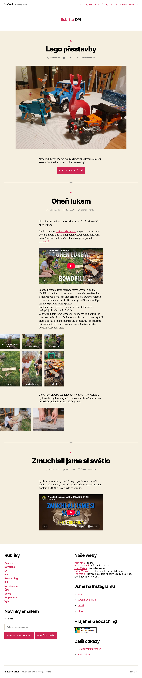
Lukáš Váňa (80, 568)
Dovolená (9, 567)
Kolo (6, 582)
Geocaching (11, 578)
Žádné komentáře (88, 58)
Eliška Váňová (81, 571)
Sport (7, 593)
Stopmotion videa (119, 4)
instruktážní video (66, 231)
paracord (44, 241)
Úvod (81, 4)
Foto (6, 574)
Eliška (81, 611)
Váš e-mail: (8, 619)
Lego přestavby (71, 49)
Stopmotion (10, 597)
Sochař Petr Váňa (87, 599)
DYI (71, 40)
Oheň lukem (71, 201)
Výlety (89, 4)
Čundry (105, 4)
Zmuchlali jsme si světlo (71, 460)
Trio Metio (79, 574)
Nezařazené (11, 586)
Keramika (133, 4)
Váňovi (8, 4)
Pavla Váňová (81, 565)
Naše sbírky (84, 654)
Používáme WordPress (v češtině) (36, 672)
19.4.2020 (70, 210)
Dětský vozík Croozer (89, 649)
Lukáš (57, 58)
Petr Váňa (79, 562)
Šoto (97, 4)
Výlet (7, 601)
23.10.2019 (70, 469)
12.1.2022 (70, 58)
